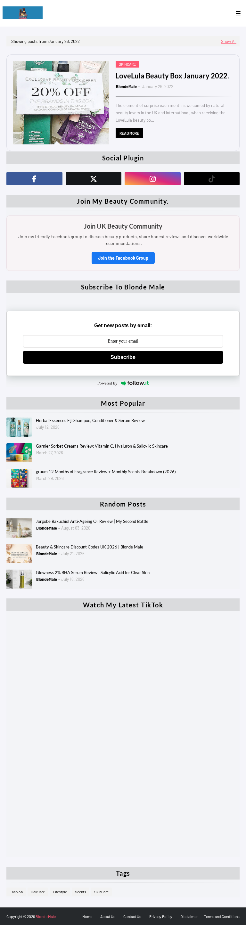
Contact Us (132, 916)
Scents (80, 891)
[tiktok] (212, 178)
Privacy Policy (160, 916)
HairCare (38, 891)
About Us (107, 916)
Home (87, 916)
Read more (129, 133)
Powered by (107, 383)
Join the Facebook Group (123, 258)
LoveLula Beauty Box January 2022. (172, 75)
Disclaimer (189, 916)
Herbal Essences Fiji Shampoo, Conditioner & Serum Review (90, 420)
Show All (228, 41)
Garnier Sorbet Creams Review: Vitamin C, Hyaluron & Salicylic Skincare (102, 446)
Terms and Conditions (222, 916)
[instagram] (153, 178)
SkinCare (101, 891)
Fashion (16, 891)
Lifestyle (60, 891)
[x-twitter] (94, 178)
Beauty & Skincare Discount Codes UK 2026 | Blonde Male (89, 546)
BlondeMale (126, 86)
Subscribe (123, 357)
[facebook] (34, 178)
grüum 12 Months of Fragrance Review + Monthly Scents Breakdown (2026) (106, 471)
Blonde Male (46, 916)
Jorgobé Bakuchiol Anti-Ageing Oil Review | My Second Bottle (92, 521)
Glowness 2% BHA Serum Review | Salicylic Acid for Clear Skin (93, 572)
